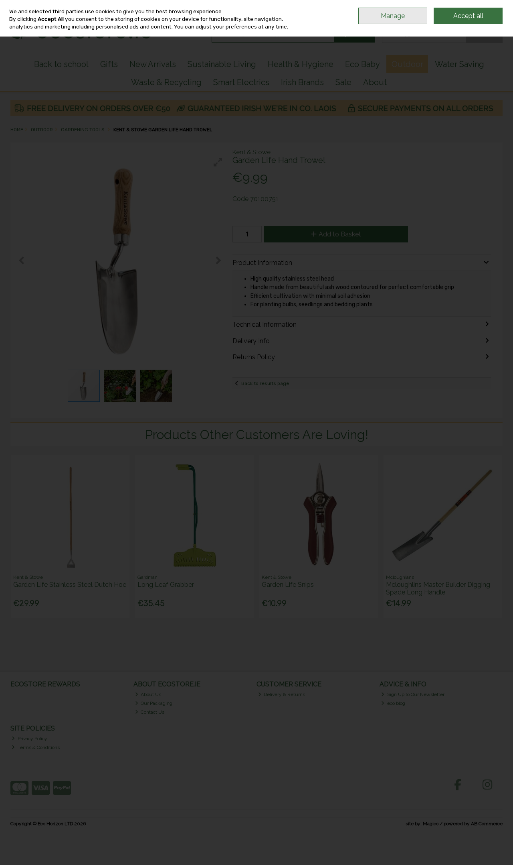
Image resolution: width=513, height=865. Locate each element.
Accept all (468, 16)
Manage (393, 16)
